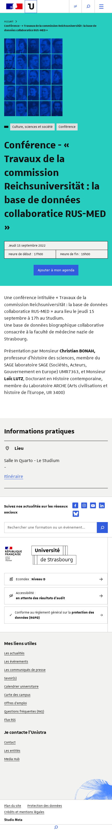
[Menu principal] (101, 6)
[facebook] (75, 505)
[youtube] (93, 505)
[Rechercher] (102, 527)
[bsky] (76, 514)
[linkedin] (102, 505)
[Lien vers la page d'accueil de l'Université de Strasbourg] (31, 6)
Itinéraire (13, 476)
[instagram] (84, 505)
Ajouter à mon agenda (56, 270)
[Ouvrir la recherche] (88, 6)
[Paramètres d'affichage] (75, 6)
